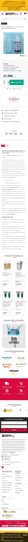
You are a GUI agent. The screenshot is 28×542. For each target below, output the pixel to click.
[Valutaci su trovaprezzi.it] (14, 99)
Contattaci (17, 475)
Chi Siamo (4, 474)
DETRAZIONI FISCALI (6, 489)
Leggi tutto (12, 452)
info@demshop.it (7, 456)
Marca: (4, 63)
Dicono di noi (5, 480)
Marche (3, 501)
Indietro (4, 23)
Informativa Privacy (6, 487)
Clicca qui (21, 540)
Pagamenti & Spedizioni (7, 483)
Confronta (10, 88)
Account (17, 486)
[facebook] (2, 467)
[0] (26, 14)
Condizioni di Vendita (6, 485)
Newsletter (17, 492)
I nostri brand (14, 405)
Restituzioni (17, 480)
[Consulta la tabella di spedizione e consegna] (20, 70)
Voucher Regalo (5, 504)
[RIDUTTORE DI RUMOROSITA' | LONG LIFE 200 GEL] (7, 265)
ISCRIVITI (14, 430)
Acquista (17, 82)
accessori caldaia (14, 342)
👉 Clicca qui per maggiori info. (14, 8)
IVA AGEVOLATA (5, 492)
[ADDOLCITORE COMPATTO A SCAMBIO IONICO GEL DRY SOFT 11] (20, 265)
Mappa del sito (18, 477)
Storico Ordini (18, 488)
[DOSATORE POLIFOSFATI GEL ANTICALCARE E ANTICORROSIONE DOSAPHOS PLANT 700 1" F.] (20, 294)
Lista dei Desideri (19, 490)
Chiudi (25, 535)
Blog (3, 499)
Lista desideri (18, 88)
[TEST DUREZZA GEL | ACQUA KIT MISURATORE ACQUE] (14, 44)
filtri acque (14, 330)
